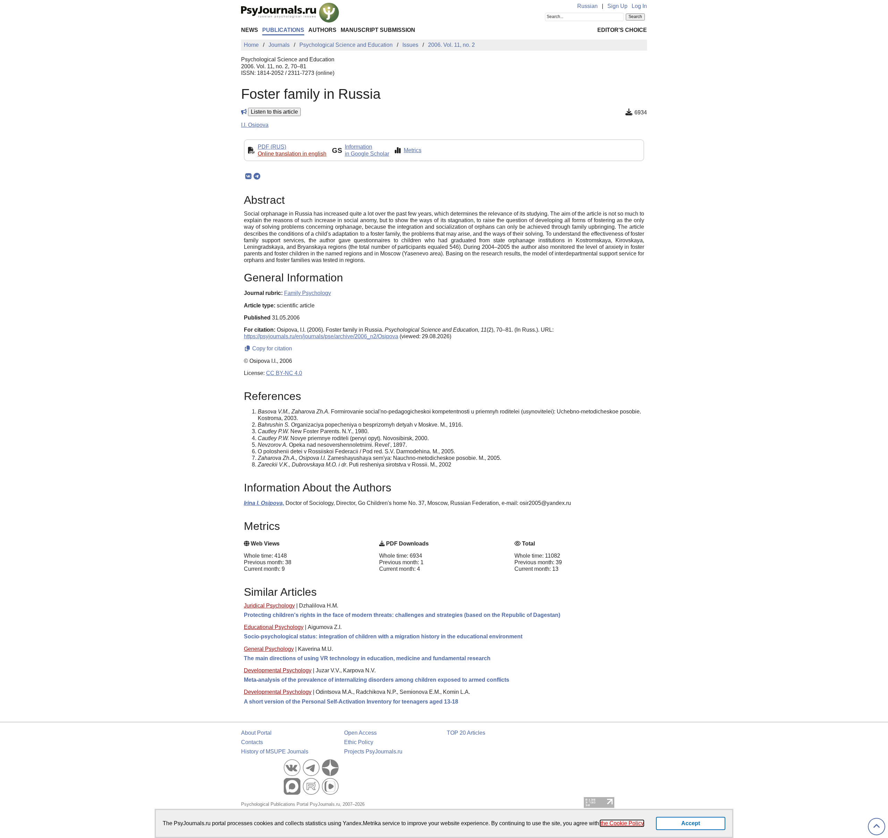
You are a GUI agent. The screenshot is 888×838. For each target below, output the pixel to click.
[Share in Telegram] (257, 176)
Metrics (412, 150)
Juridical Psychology (269, 606)
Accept (690, 823)
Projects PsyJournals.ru (373, 751)
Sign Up (617, 6)
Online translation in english (292, 154)
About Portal (256, 733)
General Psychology (269, 649)
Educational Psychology (274, 627)
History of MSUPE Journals (274, 751)
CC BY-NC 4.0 (284, 373)
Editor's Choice (622, 30)
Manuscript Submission (378, 30)
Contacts (252, 742)
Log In (639, 6)
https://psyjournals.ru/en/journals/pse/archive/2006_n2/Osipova (321, 336)
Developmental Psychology (277, 670)
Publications (283, 30)
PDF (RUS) (272, 147)
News (249, 30)
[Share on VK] (248, 176)
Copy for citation (271, 348)
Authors (322, 30)
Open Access (360, 733)
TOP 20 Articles (466, 733)
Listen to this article (274, 112)
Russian (587, 6)
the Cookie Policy (621, 823)
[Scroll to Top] (876, 827)
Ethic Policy (358, 742)
